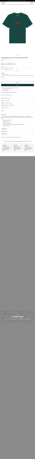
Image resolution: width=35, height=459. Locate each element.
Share (3, 110)
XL (6, 70)
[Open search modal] (29, 3)
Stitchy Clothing (3, 59)
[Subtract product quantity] (2, 79)
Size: (2, 66)
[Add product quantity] (5, 79)
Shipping (7, 92)
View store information (5, 89)
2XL (17, 70)
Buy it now (17, 85)
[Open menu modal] (33, 3)
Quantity (2, 77)
